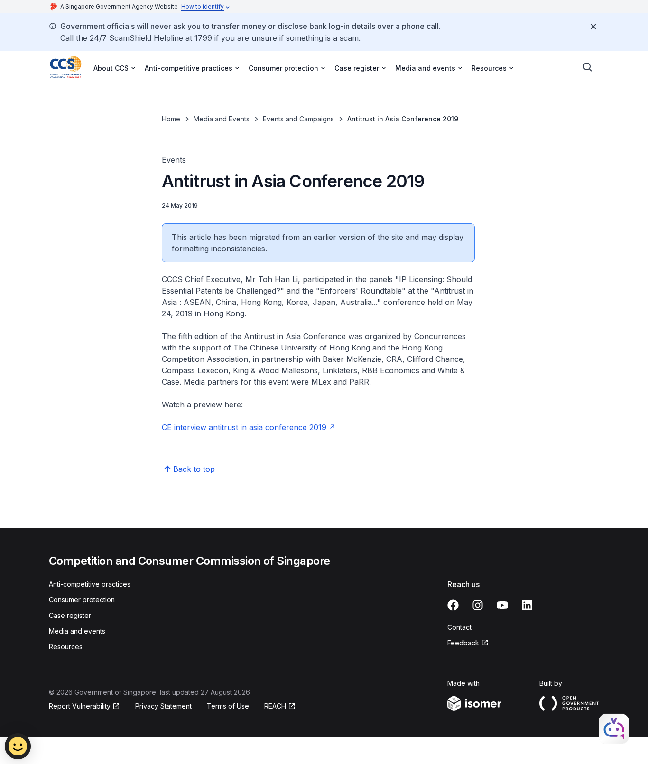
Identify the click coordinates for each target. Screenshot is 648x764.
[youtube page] (502, 605)
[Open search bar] (587, 67)
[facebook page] (453, 605)
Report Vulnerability (80, 706)
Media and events (77, 631)
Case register (70, 615)
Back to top (194, 469)
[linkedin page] (527, 605)
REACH (275, 706)
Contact (459, 627)
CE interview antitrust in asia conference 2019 (244, 427)
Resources (66, 647)
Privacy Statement (163, 706)
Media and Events (222, 119)
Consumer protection (82, 600)
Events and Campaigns (298, 119)
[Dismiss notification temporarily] (593, 26)
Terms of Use (228, 706)
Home (171, 119)
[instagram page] (477, 605)
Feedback (463, 643)
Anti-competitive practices (89, 584)
